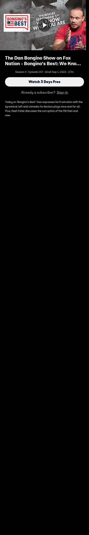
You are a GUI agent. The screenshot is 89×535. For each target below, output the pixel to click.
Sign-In (62, 92)
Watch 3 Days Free (44, 82)
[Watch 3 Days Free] (44, 25)
